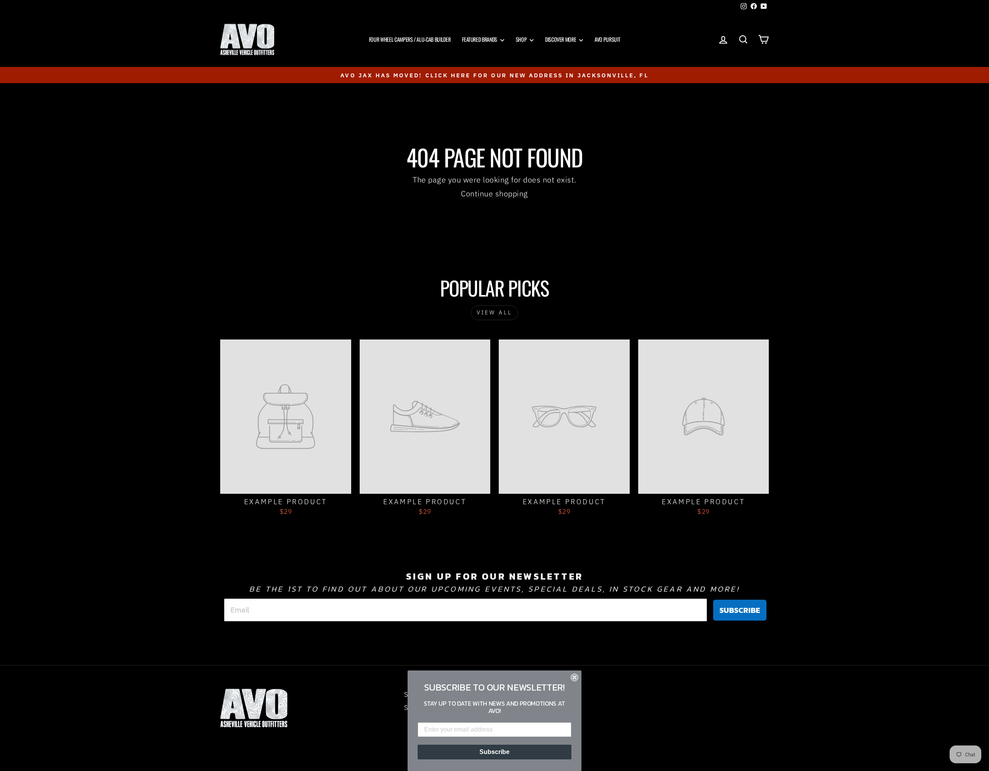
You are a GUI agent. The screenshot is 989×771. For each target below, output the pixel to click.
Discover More (561, 39)
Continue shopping (494, 193)
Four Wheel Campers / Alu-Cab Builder (409, 39)
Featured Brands (480, 39)
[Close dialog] (574, 677)
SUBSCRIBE (739, 610)
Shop (522, 39)
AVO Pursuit (607, 39)
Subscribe (494, 752)
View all (495, 312)
